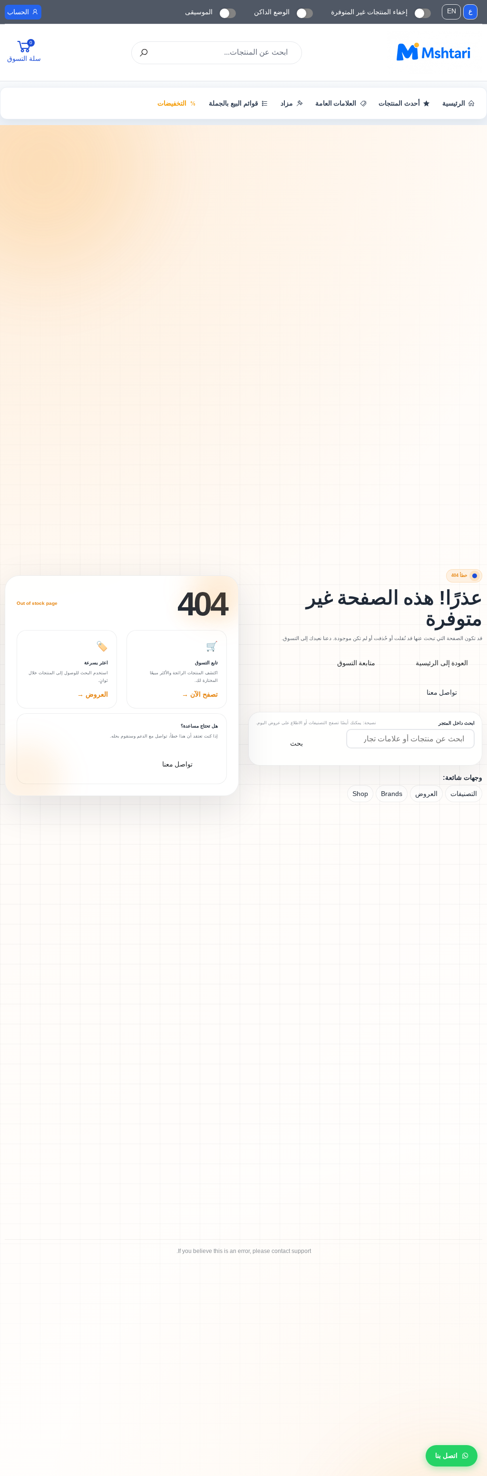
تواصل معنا (442, 692)
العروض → (92, 694)
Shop (360, 793)
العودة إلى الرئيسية (442, 663)
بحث (296, 743)
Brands (391, 793)
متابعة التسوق (356, 663)
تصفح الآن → (200, 694)
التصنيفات (463, 793)
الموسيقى (199, 12)
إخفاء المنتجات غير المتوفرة (369, 12)
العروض (426, 793)
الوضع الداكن (272, 12)
